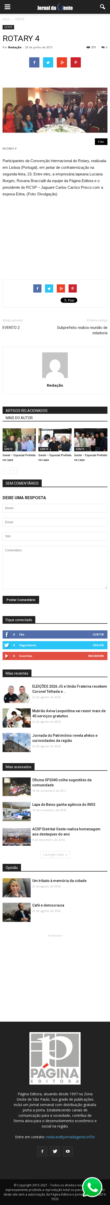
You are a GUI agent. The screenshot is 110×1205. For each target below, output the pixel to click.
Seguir (98, 645)
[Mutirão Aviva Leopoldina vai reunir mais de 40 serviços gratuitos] (17, 718)
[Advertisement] (55, 236)
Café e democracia (48, 905)
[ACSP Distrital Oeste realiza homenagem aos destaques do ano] (17, 836)
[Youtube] (68, 1151)
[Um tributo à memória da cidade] (17, 888)
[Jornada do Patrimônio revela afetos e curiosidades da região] (17, 743)
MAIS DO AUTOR (19, 418)
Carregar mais (53, 854)
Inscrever (96, 656)
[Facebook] (42, 1151)
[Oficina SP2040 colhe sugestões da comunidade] (17, 786)
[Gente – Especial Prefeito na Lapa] (19, 439)
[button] (103, 7)
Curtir (98, 634)
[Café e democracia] (17, 912)
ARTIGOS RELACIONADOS (27, 411)
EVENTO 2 (11, 327)
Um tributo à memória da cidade (59, 881)
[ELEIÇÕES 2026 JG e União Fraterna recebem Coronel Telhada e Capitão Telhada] (17, 694)
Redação (14, 47)
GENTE (8, 27)
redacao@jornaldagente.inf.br (70, 1136)
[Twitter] (55, 1151)
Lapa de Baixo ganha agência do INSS (63, 804)
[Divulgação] (17, 812)
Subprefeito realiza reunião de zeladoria (82, 330)
